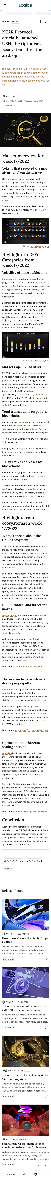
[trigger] (46, 5)
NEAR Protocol (9, 615)
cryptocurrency (14, 289)
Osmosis (39, 394)
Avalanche (8, 689)
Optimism (7, 753)
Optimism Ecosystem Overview (31, 811)
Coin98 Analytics (40, 246)
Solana (22, 422)
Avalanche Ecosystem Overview (31, 730)
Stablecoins (8, 279)
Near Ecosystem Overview (28, 666)
